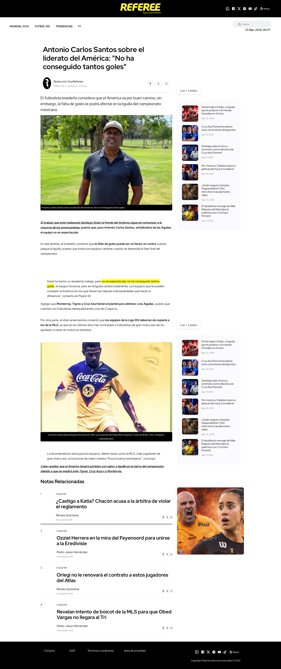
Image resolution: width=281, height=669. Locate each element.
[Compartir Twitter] (158, 83)
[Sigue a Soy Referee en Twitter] (239, 8)
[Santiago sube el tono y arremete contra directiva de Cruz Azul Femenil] (190, 153)
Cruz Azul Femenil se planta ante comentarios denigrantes (218, 128)
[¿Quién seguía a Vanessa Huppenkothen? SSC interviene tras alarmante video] (190, 192)
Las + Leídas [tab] (188, 90)
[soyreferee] (140, 8)
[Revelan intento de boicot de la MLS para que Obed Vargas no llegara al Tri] (210, 631)
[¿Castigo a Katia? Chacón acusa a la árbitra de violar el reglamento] (210, 521)
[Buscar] (239, 24)
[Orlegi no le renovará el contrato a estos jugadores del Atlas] (210, 594)
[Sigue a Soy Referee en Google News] (265, 8)
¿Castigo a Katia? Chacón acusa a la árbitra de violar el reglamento (113, 504)
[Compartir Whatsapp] (166, 83)
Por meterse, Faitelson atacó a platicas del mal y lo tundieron (218, 167)
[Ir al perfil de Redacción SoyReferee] (47, 83)
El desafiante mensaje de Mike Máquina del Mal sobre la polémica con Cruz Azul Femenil (218, 211)
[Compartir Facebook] (150, 83)
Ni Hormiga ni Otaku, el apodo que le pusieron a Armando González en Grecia (218, 110)
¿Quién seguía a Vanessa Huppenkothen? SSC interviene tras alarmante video (215, 190)
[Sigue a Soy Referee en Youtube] (250, 8)
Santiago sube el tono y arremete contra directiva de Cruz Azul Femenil (217, 149)
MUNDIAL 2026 (19, 26)
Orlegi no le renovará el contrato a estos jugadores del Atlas (112, 577)
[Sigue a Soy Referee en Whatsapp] (228, 9)
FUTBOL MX (42, 26)
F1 (79, 26)
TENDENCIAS (64, 26)
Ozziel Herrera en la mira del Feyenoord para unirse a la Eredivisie (113, 541)
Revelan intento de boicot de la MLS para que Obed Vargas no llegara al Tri (114, 614)
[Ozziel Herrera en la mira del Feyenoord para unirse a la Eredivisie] (210, 557)
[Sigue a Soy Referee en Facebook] (233, 8)
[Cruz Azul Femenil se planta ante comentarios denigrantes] (190, 133)
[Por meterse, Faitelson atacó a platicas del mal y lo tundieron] (190, 172)
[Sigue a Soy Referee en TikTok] (255, 8)
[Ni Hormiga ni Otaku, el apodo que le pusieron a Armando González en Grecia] (190, 113)
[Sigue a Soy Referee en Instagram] (244, 8)
